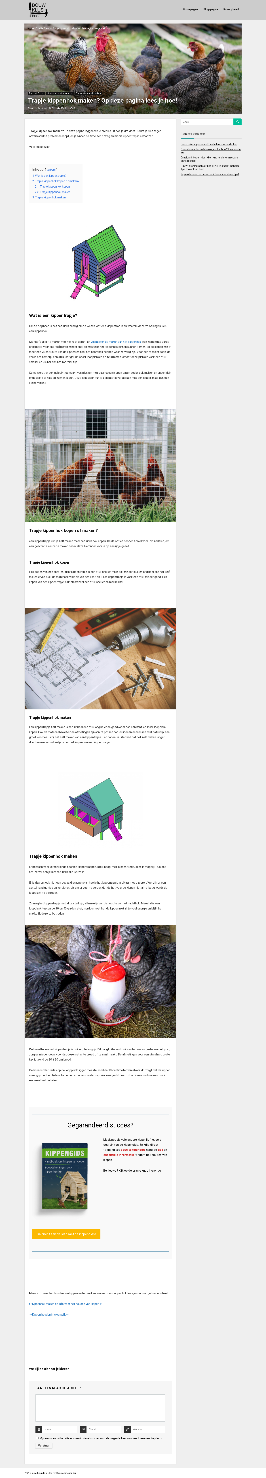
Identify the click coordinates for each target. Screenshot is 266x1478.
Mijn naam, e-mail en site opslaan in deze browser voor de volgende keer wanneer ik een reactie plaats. (101, 1438)
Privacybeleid (231, 9)
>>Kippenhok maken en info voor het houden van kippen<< (65, 1304)
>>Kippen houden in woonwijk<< (49, 1314)
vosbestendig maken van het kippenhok (116, 341)
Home (31, 28)
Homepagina (190, 9)
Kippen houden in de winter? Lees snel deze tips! (210, 174)
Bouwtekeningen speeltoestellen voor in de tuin (209, 144)
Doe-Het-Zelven (43, 28)
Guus (30, 108)
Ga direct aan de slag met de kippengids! (66, 1234)
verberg (51, 169)
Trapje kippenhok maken (88, 93)
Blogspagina (211, 9)
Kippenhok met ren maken (60, 93)
